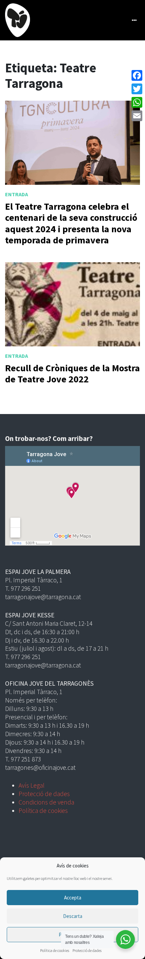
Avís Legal (32, 785)
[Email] (137, 116)
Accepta (72, 897)
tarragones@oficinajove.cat (40, 767)
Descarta (72, 916)
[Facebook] (137, 75)
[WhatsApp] (137, 102)
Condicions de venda (46, 802)
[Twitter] (137, 89)
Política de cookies (54, 950)
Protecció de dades (87, 950)
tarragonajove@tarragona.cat (43, 597)
